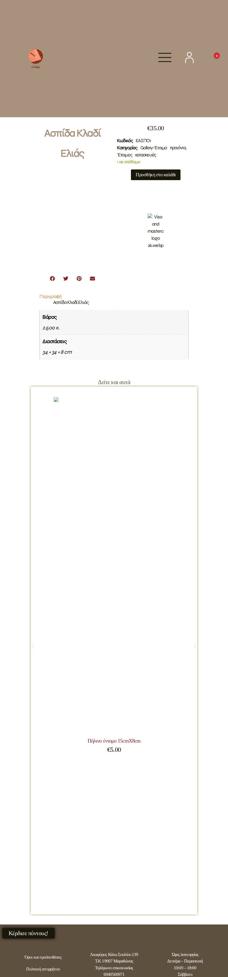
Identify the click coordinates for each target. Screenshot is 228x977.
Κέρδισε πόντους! (28, 933)
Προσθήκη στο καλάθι (156, 174)
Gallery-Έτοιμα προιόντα (163, 147)
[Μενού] (165, 57)
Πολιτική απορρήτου (43, 969)
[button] (52, 278)
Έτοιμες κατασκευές (136, 155)
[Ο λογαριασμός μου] (189, 57)
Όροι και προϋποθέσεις (43, 957)
